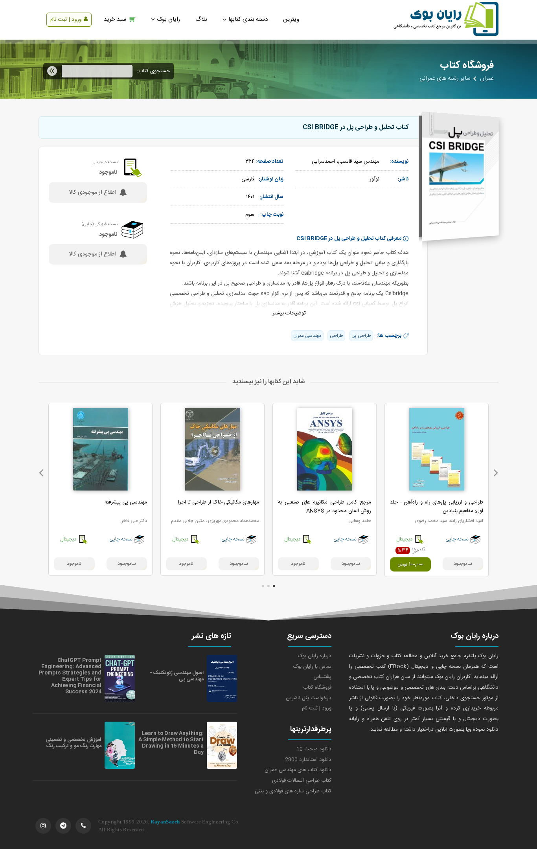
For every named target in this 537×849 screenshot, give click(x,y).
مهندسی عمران (307, 336)
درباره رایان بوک (314, 656)
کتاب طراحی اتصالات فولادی (301, 780)
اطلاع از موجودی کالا (92, 192)
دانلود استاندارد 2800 (308, 759)
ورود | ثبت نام (66, 19)
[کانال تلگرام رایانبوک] (63, 826)
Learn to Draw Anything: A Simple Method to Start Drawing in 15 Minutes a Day (171, 743)
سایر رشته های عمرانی (445, 78)
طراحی (336, 336)
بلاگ (201, 19)
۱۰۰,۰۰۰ (410, 564)
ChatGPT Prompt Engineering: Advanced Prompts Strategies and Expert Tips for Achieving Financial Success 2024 (70, 676)
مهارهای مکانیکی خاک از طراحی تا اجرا (218, 502)
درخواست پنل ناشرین (308, 698)
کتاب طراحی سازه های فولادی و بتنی (293, 791)
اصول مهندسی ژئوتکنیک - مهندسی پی (177, 676)
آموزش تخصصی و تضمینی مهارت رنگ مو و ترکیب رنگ (73, 742)
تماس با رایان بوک (312, 666)
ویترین (291, 19)
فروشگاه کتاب (317, 687)
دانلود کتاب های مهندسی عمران (298, 770)
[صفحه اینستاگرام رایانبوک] (43, 826)
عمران (487, 78)
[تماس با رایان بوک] (83, 826)
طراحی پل (361, 336)
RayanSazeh (165, 822)
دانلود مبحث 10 (313, 749)
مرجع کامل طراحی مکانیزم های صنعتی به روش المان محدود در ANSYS (324, 506)
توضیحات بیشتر (289, 313)
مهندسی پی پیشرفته (126, 502)
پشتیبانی (322, 677)
